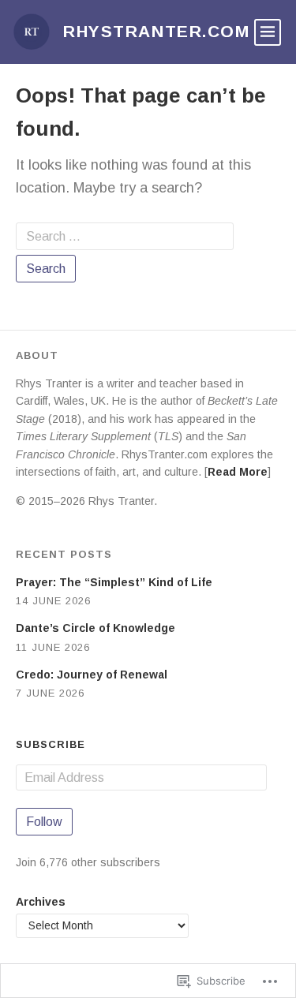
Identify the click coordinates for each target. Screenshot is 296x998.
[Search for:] (125, 236)
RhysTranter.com (156, 31)
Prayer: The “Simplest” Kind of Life (114, 582)
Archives (41, 901)
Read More (238, 471)
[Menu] (267, 32)
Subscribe (50, 744)
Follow (44, 821)
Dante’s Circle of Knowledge (95, 628)
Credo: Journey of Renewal (91, 674)
